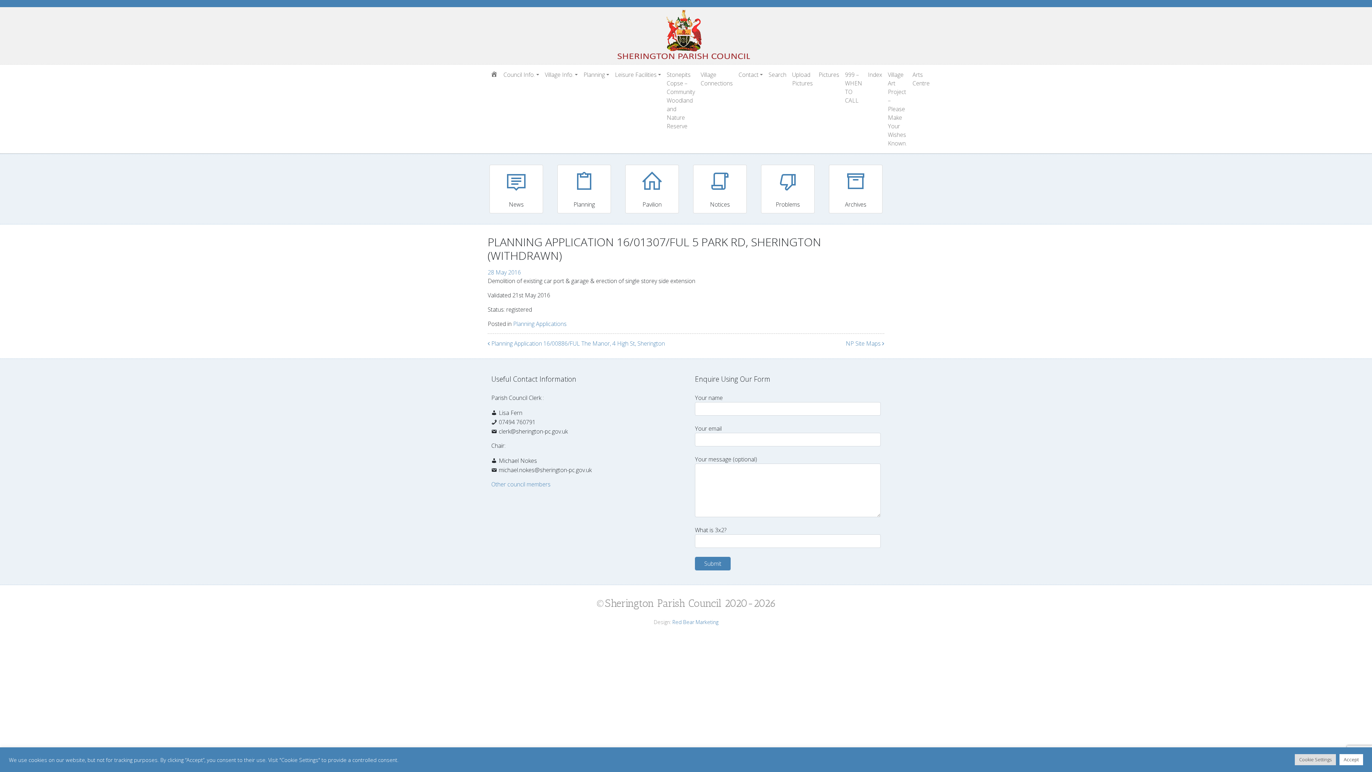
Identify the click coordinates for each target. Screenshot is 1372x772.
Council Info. (519, 75)
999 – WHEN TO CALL (853, 87)
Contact (749, 75)
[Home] (494, 75)
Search (777, 75)
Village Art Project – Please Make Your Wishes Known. (897, 109)
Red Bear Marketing (695, 622)
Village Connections (717, 79)
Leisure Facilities (636, 75)
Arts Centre (921, 79)
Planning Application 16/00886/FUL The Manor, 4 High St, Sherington (577, 343)
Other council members (521, 484)
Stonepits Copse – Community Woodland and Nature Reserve (681, 100)
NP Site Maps (864, 343)
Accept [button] (1351, 759)
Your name (709, 398)
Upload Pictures (802, 79)
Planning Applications (540, 324)
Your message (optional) (726, 459)
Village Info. (559, 75)
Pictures (829, 75)
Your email (708, 428)
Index (875, 75)
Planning (594, 75)
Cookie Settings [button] (1315, 759)
